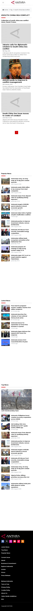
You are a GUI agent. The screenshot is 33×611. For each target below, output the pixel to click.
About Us (4, 593)
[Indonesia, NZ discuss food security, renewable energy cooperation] (5, 232)
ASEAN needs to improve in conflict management (15, 81)
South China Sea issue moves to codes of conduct (16, 114)
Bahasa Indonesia (7, 581)
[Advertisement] (16, 154)
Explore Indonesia (7, 566)
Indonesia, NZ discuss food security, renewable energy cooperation (20, 231)
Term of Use (5, 584)
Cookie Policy (5, 590)
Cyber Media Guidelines (8, 596)
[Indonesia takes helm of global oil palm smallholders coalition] (5, 215)
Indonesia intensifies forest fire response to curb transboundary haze (16, 410)
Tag (11, 10)
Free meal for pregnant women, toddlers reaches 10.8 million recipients (21, 307)
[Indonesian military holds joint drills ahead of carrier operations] (5, 486)
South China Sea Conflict (22, 10)
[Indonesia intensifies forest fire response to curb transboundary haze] (16, 399)
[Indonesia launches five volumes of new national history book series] (5, 317)
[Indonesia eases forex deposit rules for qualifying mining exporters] (5, 198)
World (3, 560)
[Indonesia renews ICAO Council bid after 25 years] (5, 342)
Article (3, 569)
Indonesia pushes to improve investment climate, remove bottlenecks (20, 223)
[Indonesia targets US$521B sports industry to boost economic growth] (5, 207)
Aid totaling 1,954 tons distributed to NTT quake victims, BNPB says (19, 425)
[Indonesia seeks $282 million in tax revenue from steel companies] (5, 190)
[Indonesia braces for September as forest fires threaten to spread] (5, 325)
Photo (3, 572)
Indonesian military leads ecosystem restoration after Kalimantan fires (20, 240)
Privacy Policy (5, 587)
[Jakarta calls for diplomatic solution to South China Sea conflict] (16, 33)
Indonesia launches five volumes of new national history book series (19, 316)
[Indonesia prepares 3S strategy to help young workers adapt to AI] (5, 249)
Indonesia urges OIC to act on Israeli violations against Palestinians (20, 257)
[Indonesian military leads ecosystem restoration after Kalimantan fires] (5, 241)
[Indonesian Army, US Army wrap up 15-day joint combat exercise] (5, 181)
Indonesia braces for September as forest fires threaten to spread (19, 324)
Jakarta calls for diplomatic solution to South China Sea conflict (15, 47)
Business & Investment (8, 563)
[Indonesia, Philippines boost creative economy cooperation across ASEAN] (5, 418)
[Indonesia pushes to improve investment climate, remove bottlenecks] (5, 223)
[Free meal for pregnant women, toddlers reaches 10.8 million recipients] (5, 308)
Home (6, 10)
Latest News (5, 300)
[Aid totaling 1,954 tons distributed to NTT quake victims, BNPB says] (5, 426)
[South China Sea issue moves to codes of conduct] (16, 102)
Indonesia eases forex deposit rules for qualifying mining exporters (21, 197)
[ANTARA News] (18, 2)
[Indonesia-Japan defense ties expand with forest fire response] (5, 334)
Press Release (5, 575)
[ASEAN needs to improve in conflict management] (16, 69)
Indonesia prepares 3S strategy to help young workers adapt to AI (18, 248)
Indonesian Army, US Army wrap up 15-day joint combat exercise (20, 180)
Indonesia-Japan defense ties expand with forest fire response (20, 333)
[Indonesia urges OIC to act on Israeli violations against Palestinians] (5, 258)
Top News (4, 385)
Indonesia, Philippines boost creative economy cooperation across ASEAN (21, 417)
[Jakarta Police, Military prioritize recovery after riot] (5, 478)
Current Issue (5, 557)
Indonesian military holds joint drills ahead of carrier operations (21, 485)
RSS (2, 599)
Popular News (6, 173)
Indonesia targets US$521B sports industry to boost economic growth (20, 206)
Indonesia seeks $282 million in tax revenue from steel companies (20, 189)
